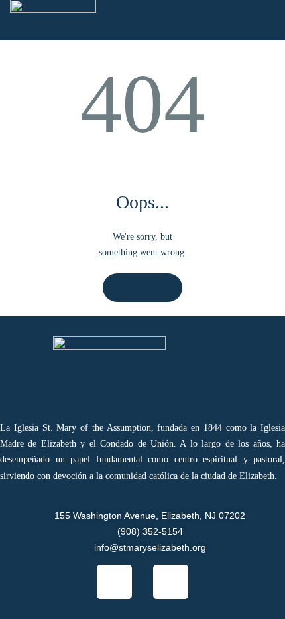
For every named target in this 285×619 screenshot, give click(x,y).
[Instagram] (170, 582)
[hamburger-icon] (233, 22)
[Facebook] (114, 582)
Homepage (142, 288)
